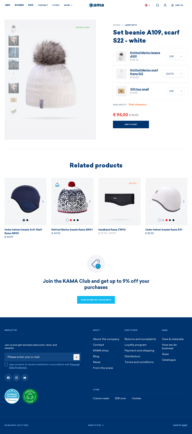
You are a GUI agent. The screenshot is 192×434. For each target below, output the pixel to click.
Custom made (101, 398)
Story (56, 5)
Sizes (165, 354)
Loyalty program (135, 344)
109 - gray (163, 220)
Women (19, 5)
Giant (185, 425)
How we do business (169, 346)
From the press (103, 368)
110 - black (27, 220)
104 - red (71, 220)
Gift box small (139, 89)
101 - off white (67, 220)
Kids (30, 5)
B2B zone (120, 398)
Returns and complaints (140, 339)
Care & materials (173, 339)
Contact (43, 5)
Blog (96, 356)
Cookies (136, 398)
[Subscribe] (77, 357)
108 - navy (24, 220)
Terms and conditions (139, 362)
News (96, 362)
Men (7, 5)
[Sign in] (165, 5)
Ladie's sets (131, 25)
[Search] (157, 5)
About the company (106, 339)
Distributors (132, 356)
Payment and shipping (139, 350)
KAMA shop (101, 350)
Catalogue (169, 359)
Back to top (94, 425)
